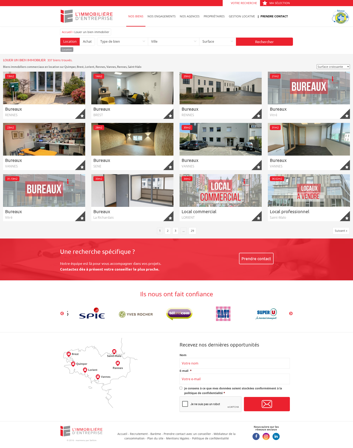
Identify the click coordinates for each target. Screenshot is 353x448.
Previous (62, 314)
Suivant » (341, 231)
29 (192, 231)
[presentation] (211, 404)
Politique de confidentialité (210, 438)
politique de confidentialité (203, 393)
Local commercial (199, 211)
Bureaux (13, 108)
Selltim (93, 440)
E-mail (186, 371)
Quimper (70, 66)
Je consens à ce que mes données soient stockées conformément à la (233, 390)
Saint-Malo (134, 66)
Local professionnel (289, 211)
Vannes (111, 66)
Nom (183, 355)
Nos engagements (161, 16)
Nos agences (190, 16)
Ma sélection (279, 3)
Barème (155, 434)
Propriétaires (214, 16)
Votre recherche (244, 3)
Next (291, 314)
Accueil (67, 32)
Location (70, 41)
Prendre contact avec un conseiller (187, 434)
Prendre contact (274, 16)
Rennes (100, 66)
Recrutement (139, 434)
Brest (80, 66)
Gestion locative (242, 16)
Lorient (89, 66)
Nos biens (135, 16)
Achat (87, 41)
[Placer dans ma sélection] (80, 114)
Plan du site (155, 438)
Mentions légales (177, 438)
